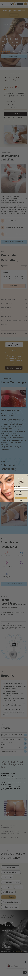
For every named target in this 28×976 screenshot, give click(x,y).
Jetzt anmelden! (21, 497)
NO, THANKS (21, 500)
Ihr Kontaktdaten (17, 486)
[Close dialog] (27, 475)
